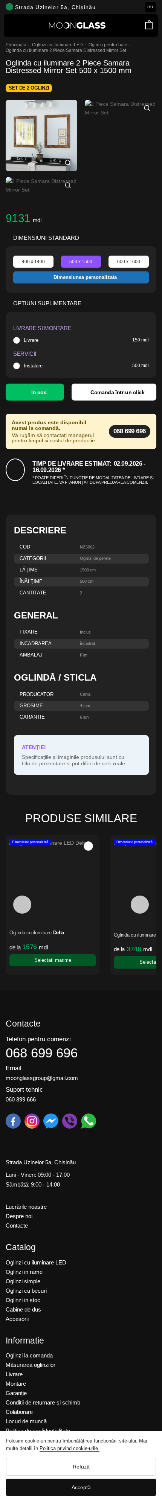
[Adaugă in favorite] (28, 846)
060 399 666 (21, 1099)
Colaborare (19, 1412)
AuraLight (108, 935)
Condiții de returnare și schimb (43, 1402)
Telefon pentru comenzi (38, 1039)
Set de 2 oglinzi (29, 88)
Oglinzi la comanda (29, 1355)
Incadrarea (36, 643)
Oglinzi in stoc (23, 1300)
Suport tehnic (24, 1089)
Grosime (31, 706)
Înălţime (31, 581)
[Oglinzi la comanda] (77, 25)
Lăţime (29, 570)
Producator (36, 694)
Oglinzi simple (23, 1281)
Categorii (33, 558)
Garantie (32, 717)
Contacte (17, 1225)
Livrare (31, 340)
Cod (25, 547)
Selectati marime (97, 962)
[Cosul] (149, 25)
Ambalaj (31, 655)
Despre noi (19, 1216)
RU (150, 7)
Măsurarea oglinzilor (30, 1365)
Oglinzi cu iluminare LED (57, 44)
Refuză (81, 1467)
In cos (38, 392)
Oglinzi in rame (24, 1272)
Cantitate (33, 593)
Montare (16, 1383)
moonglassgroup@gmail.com (42, 1078)
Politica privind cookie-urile (69, 1448)
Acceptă (81, 1487)
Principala (16, 44)
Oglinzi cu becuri (26, 1290)
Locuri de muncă (26, 1421)
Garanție (16, 1393)
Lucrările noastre (26, 1206)
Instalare (33, 366)
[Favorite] (139, 25)
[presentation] (22, 905)
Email (13, 1068)
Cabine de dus (23, 1309)
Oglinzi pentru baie (108, 44)
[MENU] (13, 25)
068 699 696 (129, 431)
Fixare (29, 632)
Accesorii (17, 1319)
